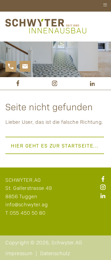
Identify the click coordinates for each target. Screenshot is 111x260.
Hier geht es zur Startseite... (55, 145)
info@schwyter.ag (26, 204)
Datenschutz (55, 253)
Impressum (19, 253)
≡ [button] (105, 5)
